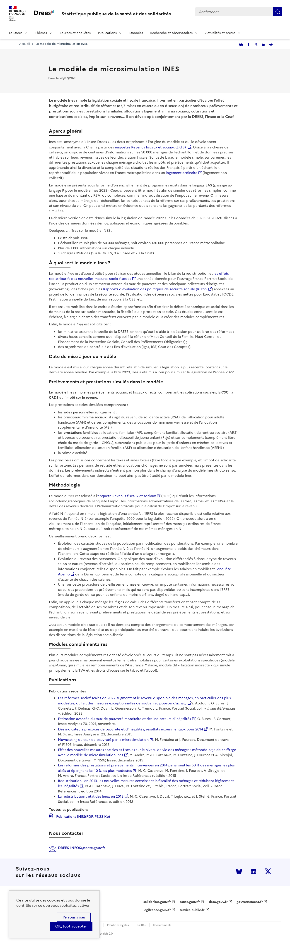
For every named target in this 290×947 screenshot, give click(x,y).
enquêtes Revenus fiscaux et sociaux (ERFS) (151, 147)
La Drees (15, 33)
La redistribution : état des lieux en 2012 (90, 796)
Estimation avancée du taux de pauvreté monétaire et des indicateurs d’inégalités (124, 718)
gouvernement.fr (250, 902)
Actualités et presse (220, 33)
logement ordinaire (181, 172)
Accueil (24, 44)
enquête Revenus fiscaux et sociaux (127, 496)
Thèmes (41, 33)
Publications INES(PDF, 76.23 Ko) (82, 816)
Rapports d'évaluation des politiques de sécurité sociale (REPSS (155, 289)
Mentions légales (118, 925)
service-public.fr (192, 910)
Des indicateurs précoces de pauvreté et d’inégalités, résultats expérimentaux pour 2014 (130, 729)
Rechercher (277, 11)
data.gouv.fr (218, 902)
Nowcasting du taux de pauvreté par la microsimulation (103, 739)
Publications (107, 33)
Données (136, 33)
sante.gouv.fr (190, 902)
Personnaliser (74, 917)
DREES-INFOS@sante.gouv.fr (81, 847)
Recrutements (162, 925)
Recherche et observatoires (171, 33)
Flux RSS (140, 925)
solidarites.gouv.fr (157, 902)
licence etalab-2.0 (101, 934)
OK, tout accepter (71, 926)
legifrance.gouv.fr (157, 910)
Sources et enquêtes (75, 33)
